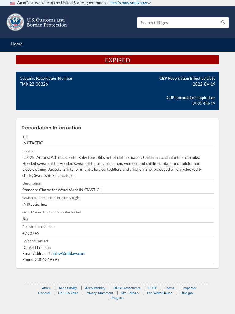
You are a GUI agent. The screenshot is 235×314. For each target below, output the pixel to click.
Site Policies (130, 293)
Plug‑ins (118, 298)
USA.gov (187, 293)
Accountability (95, 288)
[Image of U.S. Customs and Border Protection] (36, 22)
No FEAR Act (68, 293)
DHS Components (127, 288)
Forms (169, 288)
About (46, 288)
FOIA (152, 288)
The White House (159, 293)
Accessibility (68, 288)
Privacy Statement (99, 293)
